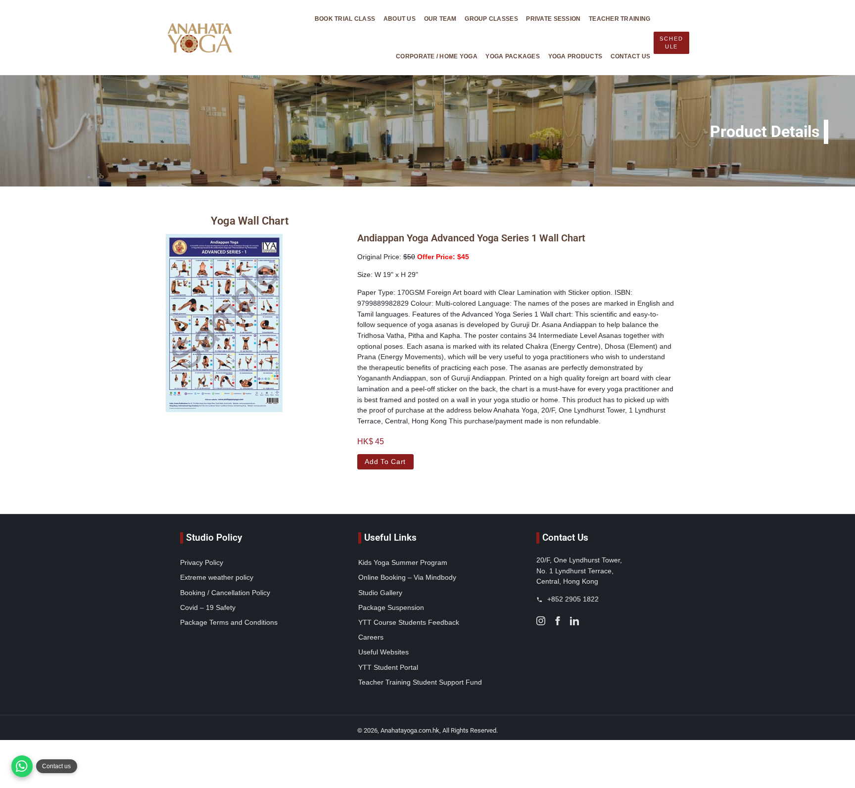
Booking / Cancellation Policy (225, 593)
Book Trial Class (345, 18)
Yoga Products (575, 56)
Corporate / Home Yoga (436, 56)
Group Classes (491, 18)
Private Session (553, 18)
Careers (370, 637)
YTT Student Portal (388, 667)
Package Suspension (391, 607)
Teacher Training (619, 18)
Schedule (671, 42)
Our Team (440, 18)
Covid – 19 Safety (208, 607)
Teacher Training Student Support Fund (420, 682)
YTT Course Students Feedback (408, 622)
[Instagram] (540, 620)
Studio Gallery (380, 593)
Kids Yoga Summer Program (402, 562)
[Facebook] (557, 620)
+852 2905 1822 (572, 599)
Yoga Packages (512, 56)
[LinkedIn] (574, 620)
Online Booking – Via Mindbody (407, 577)
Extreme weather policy (216, 577)
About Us (399, 18)
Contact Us (631, 56)
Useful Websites (383, 652)
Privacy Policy (201, 562)
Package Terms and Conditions (229, 622)
